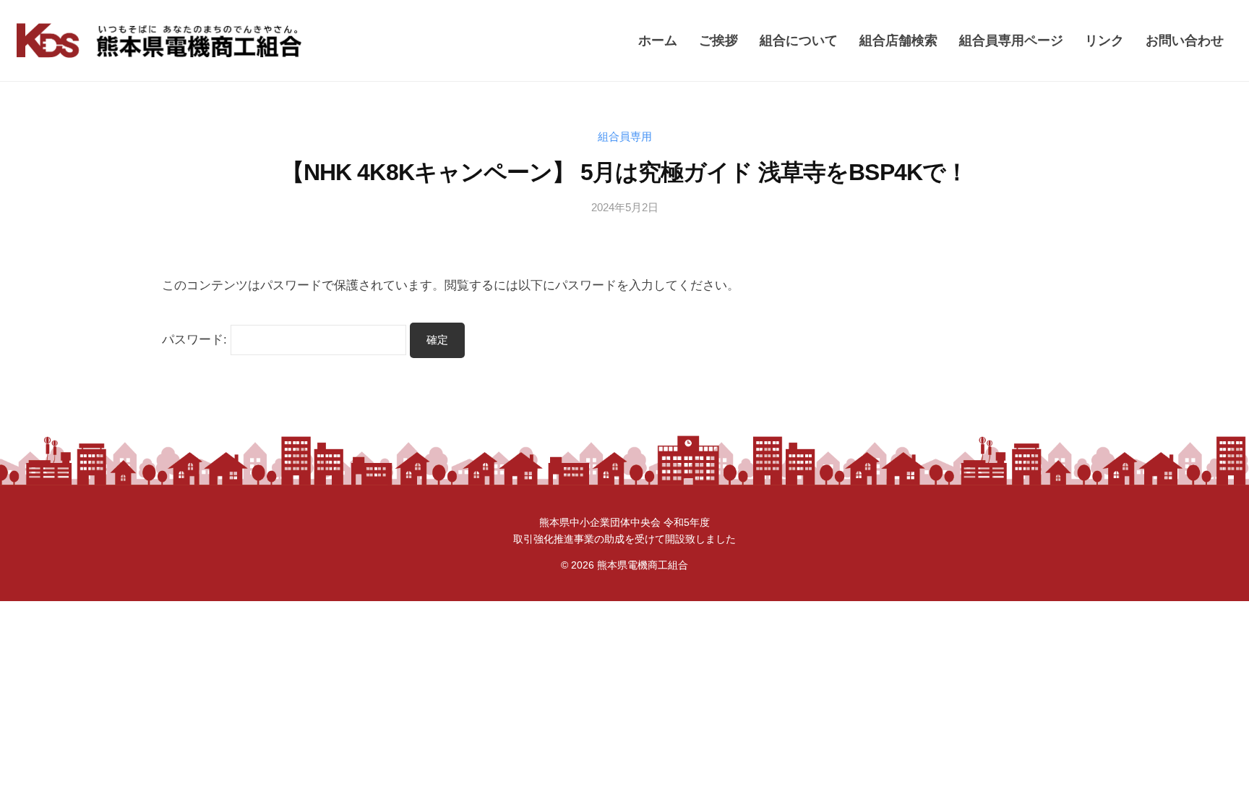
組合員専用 (625, 136)
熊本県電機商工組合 (642, 565)
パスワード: (196, 339)
